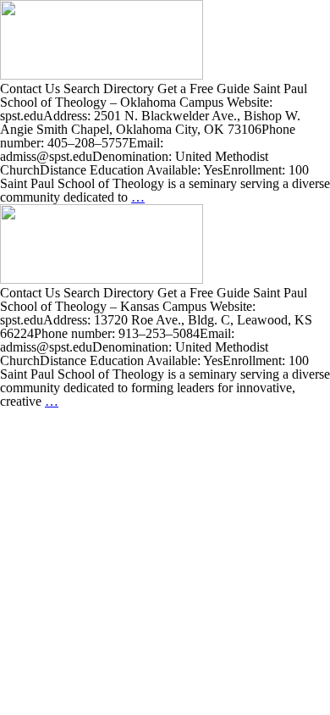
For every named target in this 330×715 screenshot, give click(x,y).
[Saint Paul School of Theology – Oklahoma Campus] (101, 75)
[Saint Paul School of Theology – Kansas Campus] (101, 279)
